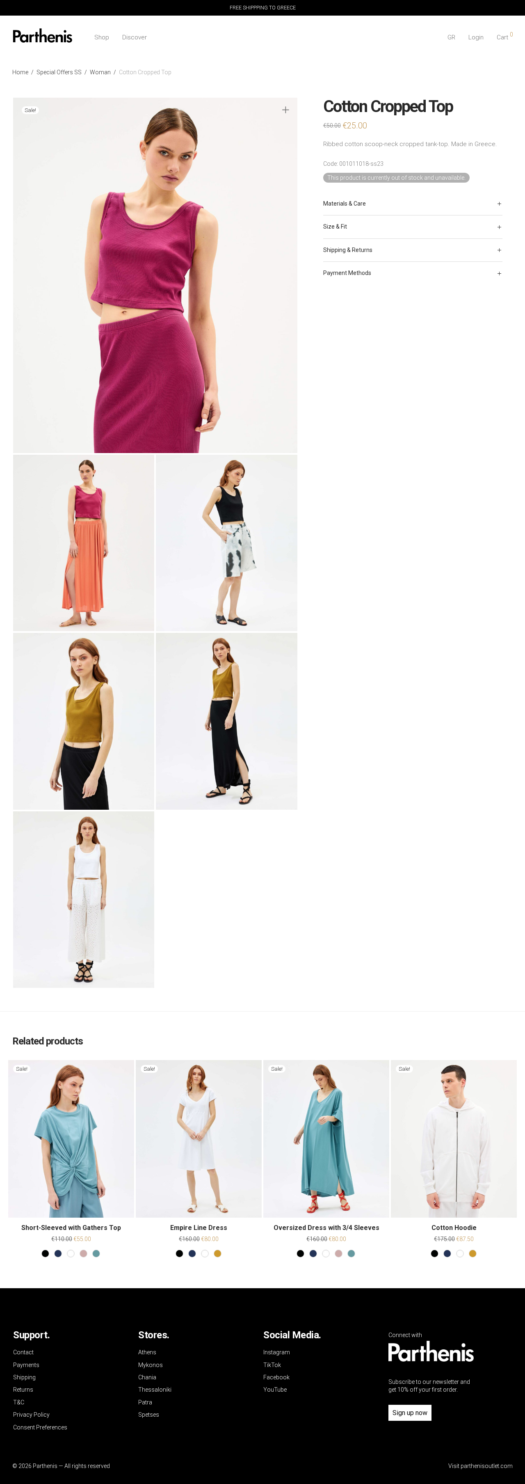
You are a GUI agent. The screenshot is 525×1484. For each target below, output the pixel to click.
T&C (18, 1402)
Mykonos (150, 1365)
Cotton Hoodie (454, 1228)
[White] (71, 1253)
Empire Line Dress (198, 1228)
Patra (145, 1402)
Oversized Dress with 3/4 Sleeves (326, 1228)
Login (476, 37)
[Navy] (58, 1253)
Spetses (148, 1414)
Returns (23, 1389)
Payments (26, 1365)
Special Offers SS (59, 72)
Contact (23, 1352)
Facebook (276, 1377)
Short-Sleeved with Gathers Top (71, 1228)
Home (20, 72)
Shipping (24, 1377)
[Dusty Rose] (83, 1253)
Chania (147, 1377)
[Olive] (217, 1253)
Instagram (276, 1352)
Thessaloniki (154, 1389)
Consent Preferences (40, 1427)
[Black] (45, 1253)
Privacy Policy (31, 1414)
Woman (100, 72)
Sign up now (410, 1413)
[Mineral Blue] (96, 1253)
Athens (147, 1352)
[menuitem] (451, 37)
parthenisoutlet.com (487, 1466)
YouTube (275, 1389)
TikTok (272, 1365)
